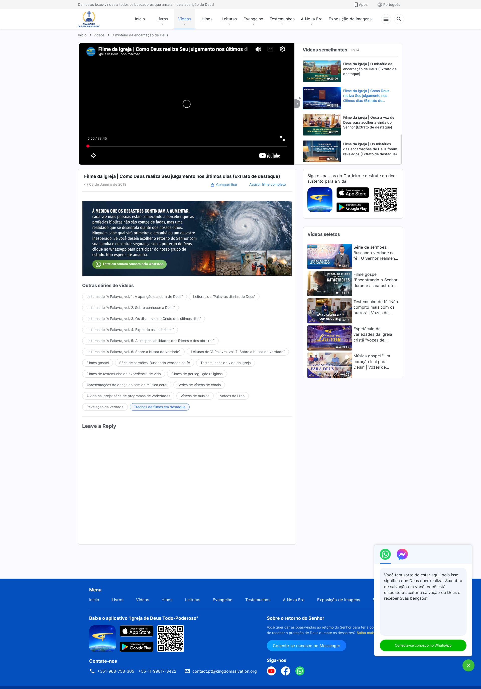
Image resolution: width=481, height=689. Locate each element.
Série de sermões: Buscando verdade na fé (154, 363)
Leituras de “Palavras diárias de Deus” (224, 296)
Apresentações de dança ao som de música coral (126, 385)
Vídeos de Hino (232, 396)
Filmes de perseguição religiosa (197, 374)
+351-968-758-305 (115, 671)
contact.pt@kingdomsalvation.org (224, 671)
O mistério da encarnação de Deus (139, 35)
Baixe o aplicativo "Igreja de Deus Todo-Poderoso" (143, 618)
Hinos (207, 18)
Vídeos (184, 18)
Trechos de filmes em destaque (159, 407)
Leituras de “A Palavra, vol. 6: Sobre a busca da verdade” (133, 352)
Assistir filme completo (267, 184)
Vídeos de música (195, 396)
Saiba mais (366, 633)
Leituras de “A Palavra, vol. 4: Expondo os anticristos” (130, 329)
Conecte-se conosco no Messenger (306, 645)
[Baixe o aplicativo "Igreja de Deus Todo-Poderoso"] (102, 638)
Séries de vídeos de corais (199, 385)
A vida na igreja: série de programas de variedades (128, 396)
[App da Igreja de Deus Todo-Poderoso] (319, 199)
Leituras (229, 18)
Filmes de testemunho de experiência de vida (123, 374)
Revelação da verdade (105, 407)
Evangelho (253, 18)
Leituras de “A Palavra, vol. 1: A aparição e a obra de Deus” (134, 296)
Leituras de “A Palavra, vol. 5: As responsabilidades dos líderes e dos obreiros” (150, 340)
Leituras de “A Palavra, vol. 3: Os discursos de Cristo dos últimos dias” (143, 318)
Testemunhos (282, 18)
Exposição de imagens (350, 18)
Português (391, 4)
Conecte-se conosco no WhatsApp (423, 645)
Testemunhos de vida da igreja (225, 363)
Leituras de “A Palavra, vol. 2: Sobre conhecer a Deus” (130, 307)
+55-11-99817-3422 (157, 671)
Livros (162, 18)
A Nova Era (311, 18)
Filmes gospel (97, 363)
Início (140, 18)
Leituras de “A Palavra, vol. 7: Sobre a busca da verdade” (238, 352)
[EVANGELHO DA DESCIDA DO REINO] (92, 19)
